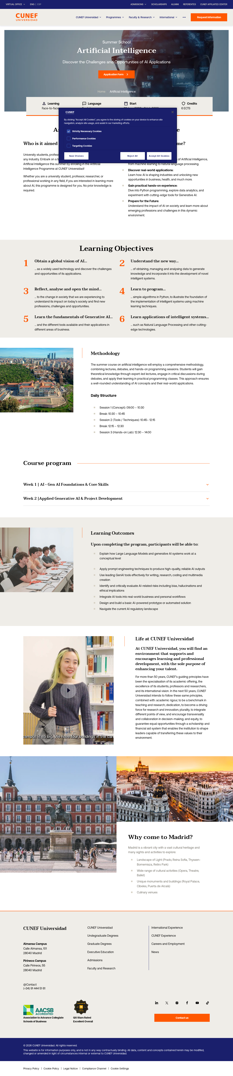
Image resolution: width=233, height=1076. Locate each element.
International (167, 17)
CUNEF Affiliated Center (213, 4)
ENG (32, 4)
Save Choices (76, 156)
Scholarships (159, 4)
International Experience (167, 927)
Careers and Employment (168, 943)
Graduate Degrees (99, 943)
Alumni (175, 4)
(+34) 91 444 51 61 (34, 988)
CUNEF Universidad (87, 17)
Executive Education (100, 952)
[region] (118, 135)
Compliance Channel (94, 1068)
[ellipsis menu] (184, 17)
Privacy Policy (31, 1068)
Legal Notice (70, 1068)
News (155, 952)
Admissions (94, 960)
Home (101, 91)
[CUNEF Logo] (27, 16)
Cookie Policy (51, 1068)
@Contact (30, 984)
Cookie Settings (120, 1068)
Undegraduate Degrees (102, 935)
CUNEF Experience (163, 935)
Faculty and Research (101, 968)
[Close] (173, 112)
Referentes (189, 4)
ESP (39, 4)
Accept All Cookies (159, 156)
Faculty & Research (140, 17)
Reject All (132, 156)
